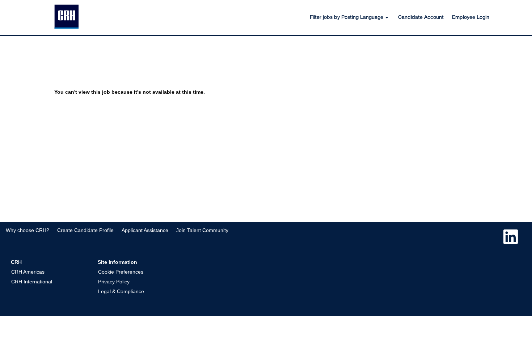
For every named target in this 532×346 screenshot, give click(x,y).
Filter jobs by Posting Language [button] (347, 17)
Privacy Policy (114, 281)
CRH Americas (28, 272)
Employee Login (470, 17)
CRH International (31, 281)
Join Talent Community (202, 230)
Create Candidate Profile (85, 230)
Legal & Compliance (121, 291)
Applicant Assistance (145, 230)
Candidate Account (421, 17)
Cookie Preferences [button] (120, 272)
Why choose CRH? (27, 230)
